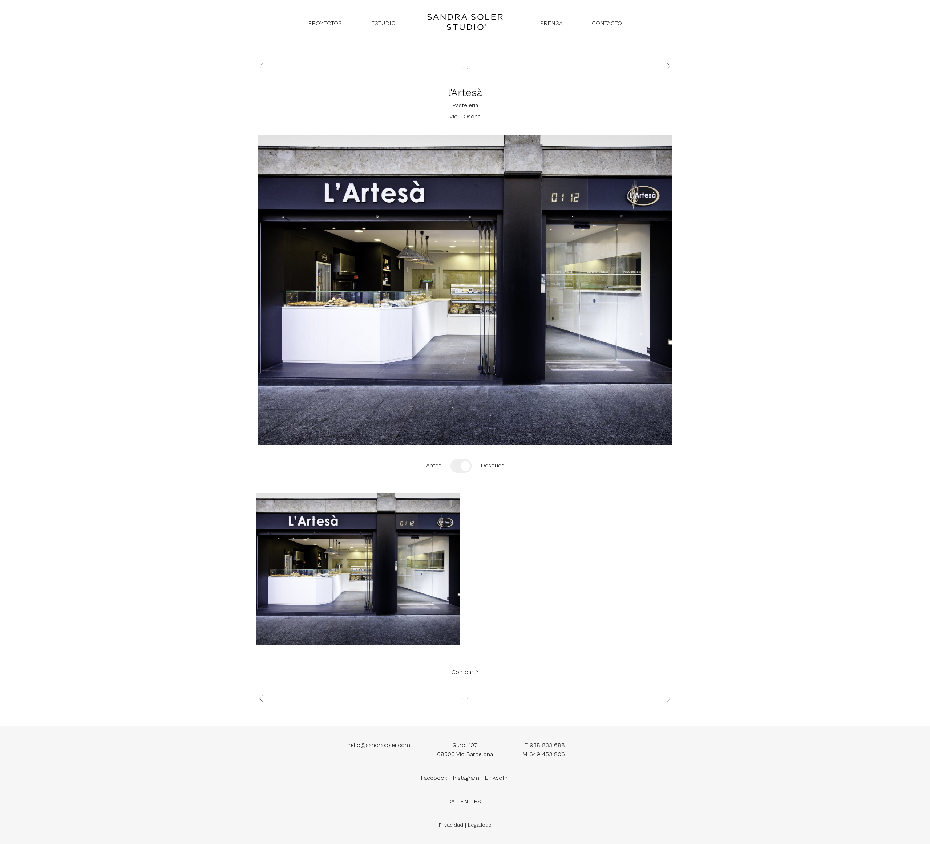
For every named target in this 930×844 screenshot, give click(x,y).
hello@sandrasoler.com (378, 745)
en (464, 801)
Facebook (434, 777)
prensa (551, 23)
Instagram (466, 777)
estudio (383, 23)
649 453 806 (547, 754)
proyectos (325, 23)
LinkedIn (496, 777)
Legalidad (480, 825)
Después (492, 465)
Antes (433, 465)
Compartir (465, 672)
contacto (607, 23)
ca (451, 801)
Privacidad (451, 825)
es (477, 801)
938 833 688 (547, 745)
